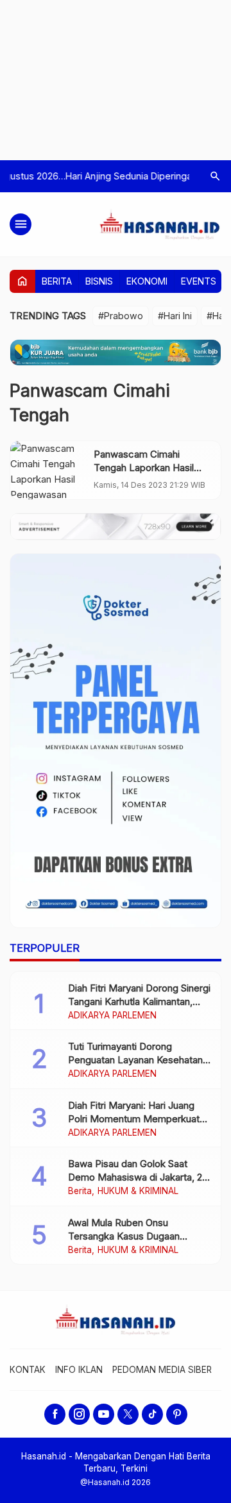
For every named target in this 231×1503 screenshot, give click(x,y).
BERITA (57, 281)
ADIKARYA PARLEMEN (112, 1015)
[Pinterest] (176, 1414)
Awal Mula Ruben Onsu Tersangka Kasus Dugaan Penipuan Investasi (124, 1236)
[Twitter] (128, 1414)
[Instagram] (79, 1414)
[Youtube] (103, 1414)
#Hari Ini (175, 315)
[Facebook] (54, 1414)
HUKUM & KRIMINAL (138, 1191)
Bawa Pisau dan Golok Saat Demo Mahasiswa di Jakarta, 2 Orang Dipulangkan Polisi (135, 1177)
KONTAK (28, 1370)
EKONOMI (146, 281)
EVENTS (198, 281)
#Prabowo (120, 315)
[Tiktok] (152, 1414)
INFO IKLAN (79, 1370)
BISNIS (99, 281)
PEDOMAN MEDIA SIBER (162, 1370)
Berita (80, 1191)
